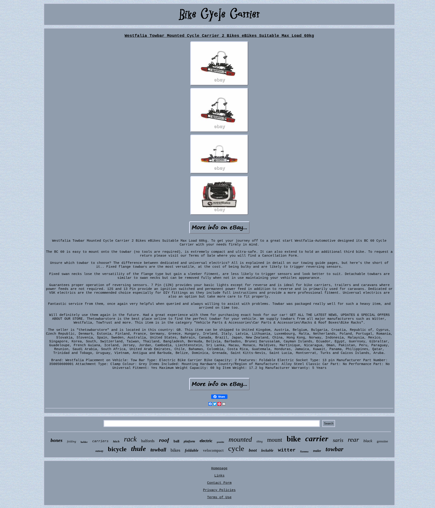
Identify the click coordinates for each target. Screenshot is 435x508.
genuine (382, 441)
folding (71, 441)
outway (99, 451)
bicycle (117, 449)
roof (164, 440)
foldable (191, 450)
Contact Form (219, 483)
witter (287, 450)
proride (220, 442)
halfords (148, 441)
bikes (175, 450)
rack (130, 439)
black (367, 441)
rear (353, 439)
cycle (236, 448)
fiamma (304, 451)
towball (158, 450)
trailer (317, 451)
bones (57, 440)
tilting (259, 441)
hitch (116, 441)
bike (294, 439)
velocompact (213, 450)
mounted (240, 439)
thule (138, 449)
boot (253, 450)
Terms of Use (219, 497)
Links (219, 476)
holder (84, 442)
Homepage (219, 468)
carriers (100, 441)
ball (176, 441)
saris (338, 440)
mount (274, 439)
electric (206, 440)
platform (189, 441)
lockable (267, 450)
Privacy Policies (219, 490)
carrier (316, 438)
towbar (334, 449)
